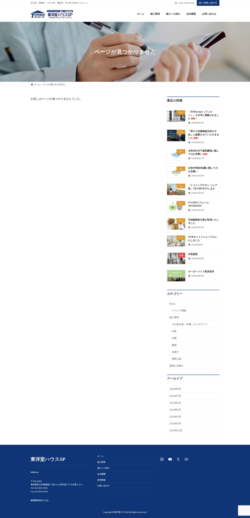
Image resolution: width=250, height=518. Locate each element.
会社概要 (101, 474)
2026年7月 (175, 395)
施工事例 (174, 317)
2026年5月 (175, 402)
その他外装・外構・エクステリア (189, 324)
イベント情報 (179, 310)
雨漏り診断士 (176, 365)
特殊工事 (176, 358)
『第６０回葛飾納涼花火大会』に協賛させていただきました (203, 134)
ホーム (100, 456)
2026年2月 (175, 423)
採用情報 (101, 480)
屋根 (174, 345)
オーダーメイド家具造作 (201, 271)
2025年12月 (175, 430)
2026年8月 (175, 389)
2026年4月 (175, 409)
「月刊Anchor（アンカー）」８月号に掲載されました (203, 115)
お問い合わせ (210, 2)
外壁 (174, 338)
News (172, 303)
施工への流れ (103, 468)
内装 (174, 331)
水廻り (175, 352)
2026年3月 (175, 416)
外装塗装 (193, 254)
